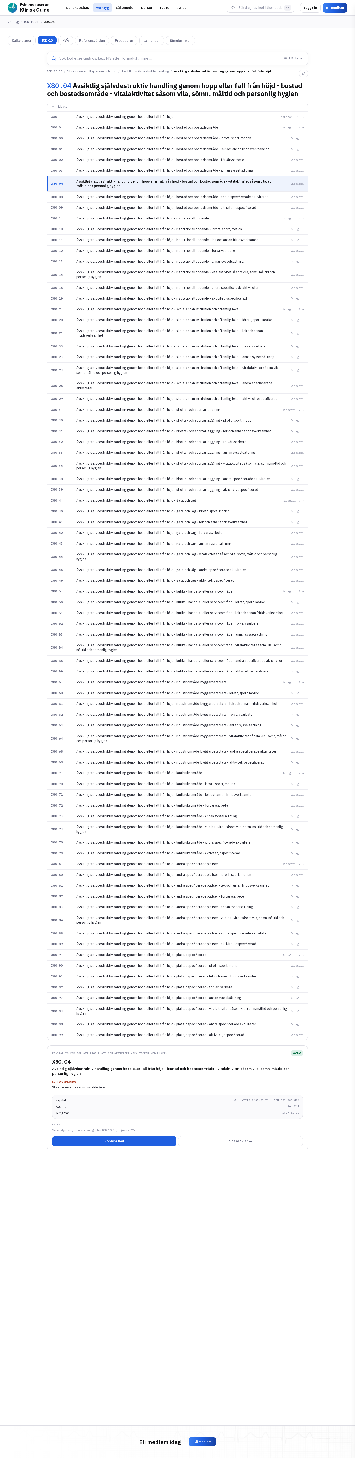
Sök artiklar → (240, 1141)
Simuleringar (180, 40)
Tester (165, 7)
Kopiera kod (114, 1141)
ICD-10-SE (31, 22)
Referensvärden (92, 40)
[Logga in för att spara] (303, 73)
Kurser (147, 7)
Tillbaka (62, 107)
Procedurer (124, 40)
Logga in (310, 8)
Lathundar (151, 40)
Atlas (182, 7)
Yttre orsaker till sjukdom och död (91, 71)
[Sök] (233, 8)
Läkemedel (125, 7)
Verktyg (102, 7)
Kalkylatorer (22, 40)
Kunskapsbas (77, 7)
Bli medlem (335, 8)
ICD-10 (47, 40)
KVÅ (66, 40)
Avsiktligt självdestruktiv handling (145, 71)
